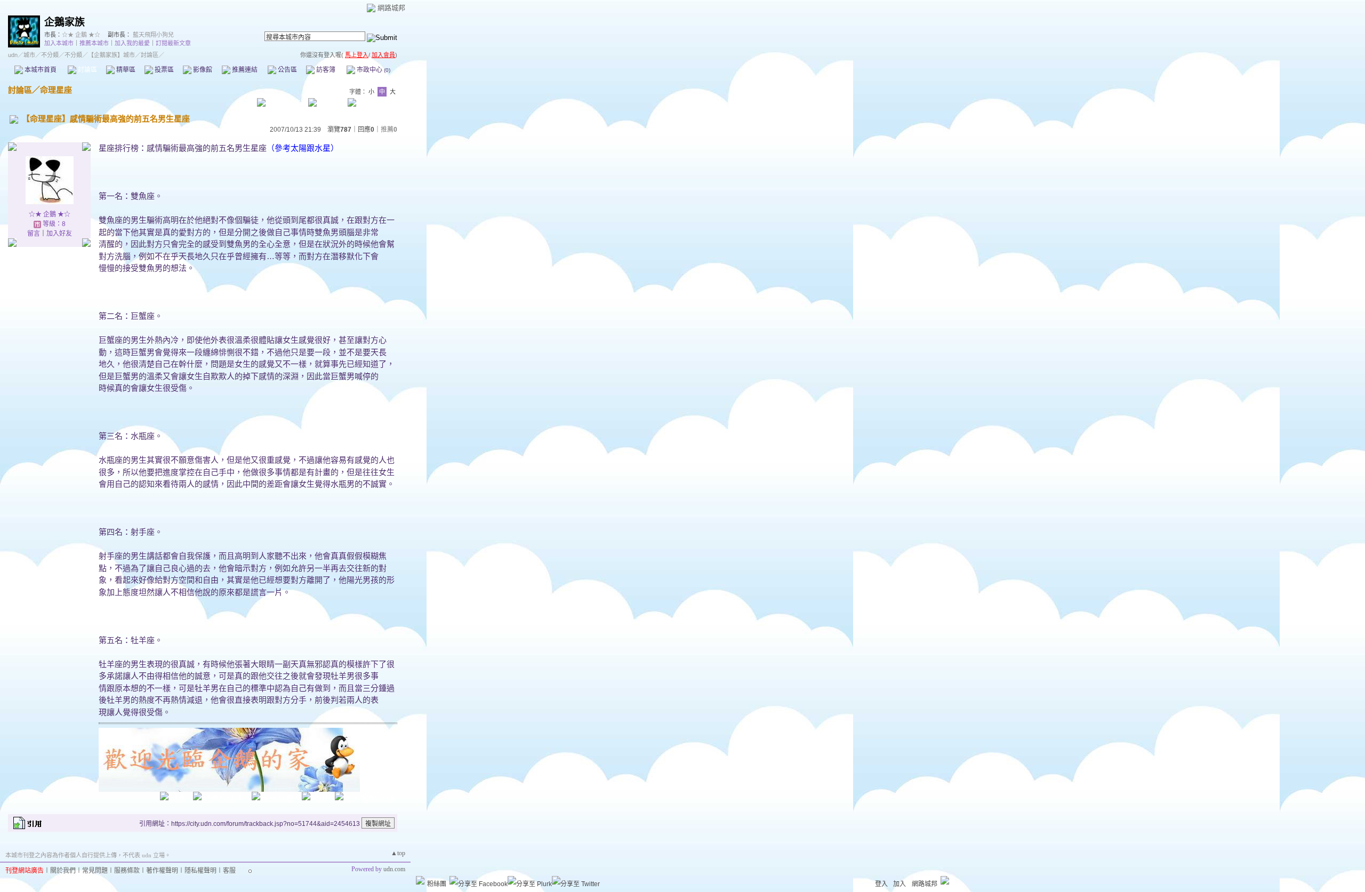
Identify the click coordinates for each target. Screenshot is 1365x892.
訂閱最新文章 (173, 43)
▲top (398, 853)
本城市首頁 (40, 70)
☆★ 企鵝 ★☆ (81, 34)
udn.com (394, 869)
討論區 (86, 70)
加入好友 (59, 233)
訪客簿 (325, 70)
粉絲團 (436, 884)
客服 (229, 870)
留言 (33, 233)
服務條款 (127, 870)
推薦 (389, 129)
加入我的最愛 (132, 43)
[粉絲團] (420, 880)
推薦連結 (244, 70)
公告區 (286, 70)
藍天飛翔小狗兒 (153, 34)
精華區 (125, 70)
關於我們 (63, 870)
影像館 (201, 70)
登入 (881, 884)
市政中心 (372, 70)
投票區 (163, 70)
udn (13, 55)
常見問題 (95, 870)
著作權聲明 (162, 870)
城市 (29, 55)
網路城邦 (391, 8)
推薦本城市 (94, 43)
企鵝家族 (64, 22)
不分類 (50, 55)
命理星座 (56, 89)
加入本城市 (59, 43)
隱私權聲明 (200, 870)
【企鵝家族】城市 (111, 55)
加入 (899, 884)
